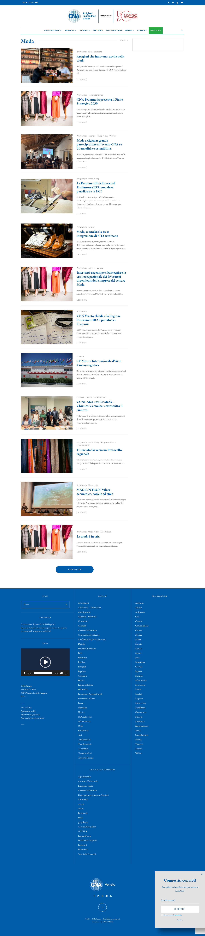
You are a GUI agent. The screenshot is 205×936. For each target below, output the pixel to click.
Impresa (92, 268)
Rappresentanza (95, 95)
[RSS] (111, 896)
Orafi (80, 726)
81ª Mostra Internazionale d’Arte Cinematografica (99, 363)
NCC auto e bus (85, 717)
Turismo (138, 748)
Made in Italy (102, 136)
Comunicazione (95, 52)
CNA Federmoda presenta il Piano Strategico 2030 (100, 102)
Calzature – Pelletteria (87, 616)
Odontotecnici (84, 721)
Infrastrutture (140, 680)
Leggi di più (82, 79)
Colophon (95, 922)
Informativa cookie (28, 711)
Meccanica (82, 707)
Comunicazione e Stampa (88, 635)
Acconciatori (83, 603)
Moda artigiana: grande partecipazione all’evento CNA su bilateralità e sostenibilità (99, 145)
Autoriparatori (84, 612)
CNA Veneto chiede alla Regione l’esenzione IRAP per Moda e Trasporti (98, 320)
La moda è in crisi (88, 537)
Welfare (98, 30)
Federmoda (82, 813)
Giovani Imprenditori (87, 826)
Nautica (81, 712)
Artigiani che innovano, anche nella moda (100, 59)
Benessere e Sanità (85, 786)
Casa (137, 616)
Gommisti (82, 676)
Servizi (84, 30)
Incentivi (92, 136)
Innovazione (140, 685)
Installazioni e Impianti (87, 840)
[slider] (43, 673)
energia (81, 804)
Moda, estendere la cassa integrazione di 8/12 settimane (97, 234)
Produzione (83, 849)
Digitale (81, 644)
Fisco (137, 657)
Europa (138, 648)
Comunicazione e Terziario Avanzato (93, 795)
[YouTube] (181, 2)
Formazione (140, 662)
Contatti (142, 30)
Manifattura (106, 532)
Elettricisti (82, 657)
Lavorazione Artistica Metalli (90, 694)
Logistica (139, 698)
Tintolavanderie (84, 744)
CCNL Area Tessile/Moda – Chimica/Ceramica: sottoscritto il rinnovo (100, 406)
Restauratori (83, 730)
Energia (138, 644)
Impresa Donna (84, 836)
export (81, 808)
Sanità (137, 730)
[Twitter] (173, 2)
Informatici (82, 689)
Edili (80, 653)
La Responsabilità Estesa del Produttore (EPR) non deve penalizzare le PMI (96, 188)
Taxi (80, 735)
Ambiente (139, 603)
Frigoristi (82, 671)
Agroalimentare (84, 776)
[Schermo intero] (66, 673)
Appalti (138, 607)
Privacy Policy (26, 707)
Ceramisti (82, 625)
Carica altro (74, 569)
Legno (80, 703)
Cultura (138, 630)
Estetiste (81, 662)
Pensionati (82, 845)
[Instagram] (177, 2)
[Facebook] (169, 2)
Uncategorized (99, 397)
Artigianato (82, 52)
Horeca (81, 680)
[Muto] (61, 673)
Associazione (51, 30)
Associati (155, 30)
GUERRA (82, 831)
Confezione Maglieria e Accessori (92, 639)
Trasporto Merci (85, 753)
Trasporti (139, 744)
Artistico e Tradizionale (87, 781)
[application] (45, 662)
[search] (66, 604)
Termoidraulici (84, 739)
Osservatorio (114, 30)
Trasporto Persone (85, 757)
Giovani (138, 666)
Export (138, 653)
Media (128, 30)
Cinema (80, 356)
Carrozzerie (83, 621)
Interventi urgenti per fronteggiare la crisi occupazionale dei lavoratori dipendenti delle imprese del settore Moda (101, 279)
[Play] (24, 673)
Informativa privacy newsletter (32, 718)
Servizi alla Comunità (87, 854)
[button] (45, 662)
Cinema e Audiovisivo (87, 630)
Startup (138, 739)
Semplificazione (141, 735)
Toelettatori (83, 748)
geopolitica (82, 822)
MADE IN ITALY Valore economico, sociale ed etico (95, 492)
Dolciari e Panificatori (87, 648)
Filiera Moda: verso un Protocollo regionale (99, 452)
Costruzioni (83, 799)
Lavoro (91, 227)
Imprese (69, 30)
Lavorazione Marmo (86, 698)
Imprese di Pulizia (85, 685)
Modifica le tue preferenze (30, 714)
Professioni (140, 721)
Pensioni (138, 717)
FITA (80, 817)
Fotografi (82, 666)
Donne (138, 639)
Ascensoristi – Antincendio (89, 607)
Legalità (138, 694)
